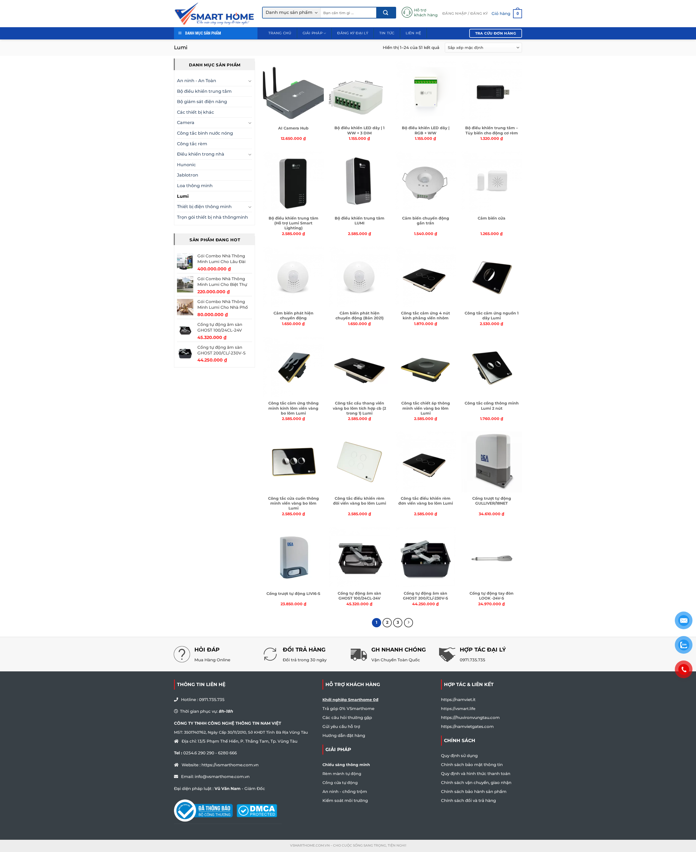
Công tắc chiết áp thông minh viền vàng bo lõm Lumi (425, 408)
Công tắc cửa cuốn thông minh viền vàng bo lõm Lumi (293, 503)
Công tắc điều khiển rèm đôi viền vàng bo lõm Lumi (359, 501)
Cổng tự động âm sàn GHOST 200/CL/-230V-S (425, 596)
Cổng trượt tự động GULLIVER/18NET (491, 501)
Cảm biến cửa (491, 218)
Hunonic (186, 164)
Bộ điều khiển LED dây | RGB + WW (425, 130)
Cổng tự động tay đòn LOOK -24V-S (492, 596)
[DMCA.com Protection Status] (257, 810)
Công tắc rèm (192, 143)
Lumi (183, 196)
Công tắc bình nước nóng (205, 133)
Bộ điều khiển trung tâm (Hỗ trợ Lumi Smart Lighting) (293, 223)
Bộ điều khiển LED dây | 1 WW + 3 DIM (359, 130)
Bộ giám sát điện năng (202, 101)
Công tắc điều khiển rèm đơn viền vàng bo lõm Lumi (425, 501)
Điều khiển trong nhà (200, 154)
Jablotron (187, 175)
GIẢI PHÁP (312, 33)
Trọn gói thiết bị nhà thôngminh (212, 217)
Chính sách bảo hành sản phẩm (474, 791)
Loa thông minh (195, 185)
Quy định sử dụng (459, 755)
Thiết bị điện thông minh (204, 206)
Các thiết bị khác (195, 112)
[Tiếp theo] (408, 622)
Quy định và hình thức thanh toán (475, 773)
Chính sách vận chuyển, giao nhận (476, 782)
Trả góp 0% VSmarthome (348, 708)
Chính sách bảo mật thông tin (472, 764)
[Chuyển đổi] (250, 81)
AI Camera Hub (293, 128)
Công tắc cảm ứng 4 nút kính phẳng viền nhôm (425, 315)
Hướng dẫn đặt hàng (343, 735)
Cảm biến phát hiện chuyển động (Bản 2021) (359, 315)
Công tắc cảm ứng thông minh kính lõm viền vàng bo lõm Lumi (293, 408)
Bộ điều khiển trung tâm (204, 91)
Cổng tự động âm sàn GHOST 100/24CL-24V (359, 596)
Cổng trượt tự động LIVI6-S (293, 593)
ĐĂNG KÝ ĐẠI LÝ (352, 33)
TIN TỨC (386, 33)
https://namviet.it (458, 699)
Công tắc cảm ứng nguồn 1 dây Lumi (491, 315)
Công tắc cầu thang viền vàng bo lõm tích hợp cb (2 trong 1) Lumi (359, 408)
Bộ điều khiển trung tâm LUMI (359, 221)
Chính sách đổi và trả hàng (468, 800)
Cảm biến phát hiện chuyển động (293, 315)
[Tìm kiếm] (386, 12)
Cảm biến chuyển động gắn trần (425, 221)
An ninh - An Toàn (196, 80)
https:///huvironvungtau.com (470, 717)
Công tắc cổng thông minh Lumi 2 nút (492, 405)
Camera (185, 122)
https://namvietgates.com (467, 726)
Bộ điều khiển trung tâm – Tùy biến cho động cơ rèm (491, 130)
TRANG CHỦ (279, 33)
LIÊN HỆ (413, 33)
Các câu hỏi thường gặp (347, 717)
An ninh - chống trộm (344, 791)
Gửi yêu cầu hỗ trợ (341, 726)
